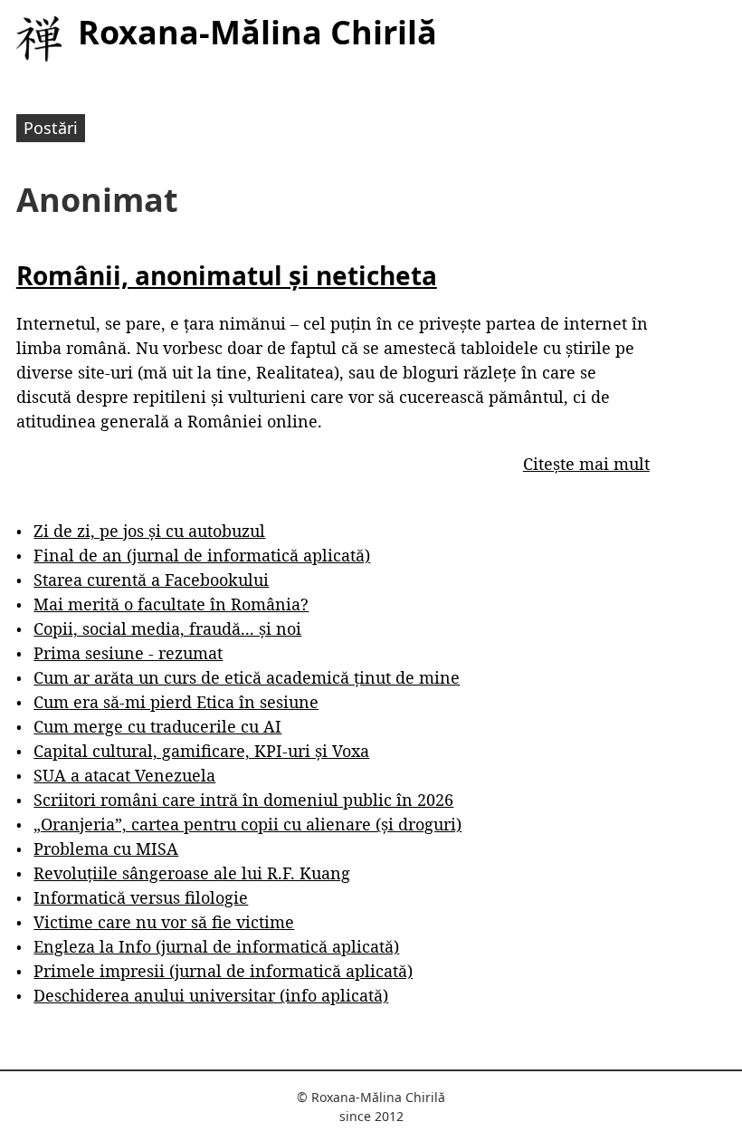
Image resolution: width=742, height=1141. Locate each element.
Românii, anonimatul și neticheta (226, 275)
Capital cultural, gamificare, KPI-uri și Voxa (201, 751)
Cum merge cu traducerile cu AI (157, 726)
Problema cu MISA (105, 848)
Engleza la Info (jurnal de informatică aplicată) (216, 946)
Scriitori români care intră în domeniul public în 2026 (243, 799)
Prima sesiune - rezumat (128, 653)
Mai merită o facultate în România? (171, 604)
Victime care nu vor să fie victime (163, 922)
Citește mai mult (586, 464)
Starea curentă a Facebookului (151, 579)
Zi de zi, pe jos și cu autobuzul (149, 531)
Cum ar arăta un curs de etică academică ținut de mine (246, 677)
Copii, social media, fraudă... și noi (167, 628)
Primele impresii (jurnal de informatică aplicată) (223, 971)
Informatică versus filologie (140, 897)
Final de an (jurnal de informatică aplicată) (201, 555)
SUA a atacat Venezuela (124, 775)
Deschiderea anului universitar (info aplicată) (210, 995)
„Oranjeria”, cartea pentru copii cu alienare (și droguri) (247, 824)
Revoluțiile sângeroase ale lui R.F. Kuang (191, 873)
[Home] (39, 39)
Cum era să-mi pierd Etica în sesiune (176, 702)
